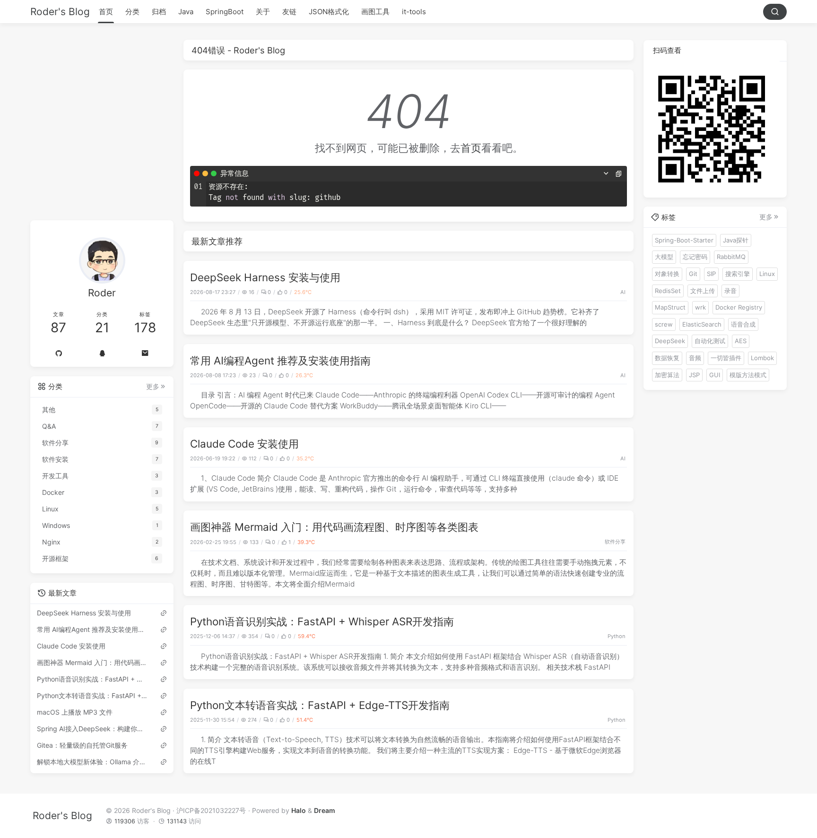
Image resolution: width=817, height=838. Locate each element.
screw (664, 324)
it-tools (414, 11)
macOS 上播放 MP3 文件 (75, 712)
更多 (152, 386)
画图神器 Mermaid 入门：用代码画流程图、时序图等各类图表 (334, 526)
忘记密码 (695, 256)
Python (617, 636)
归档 (159, 11)
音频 (695, 357)
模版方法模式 (748, 374)
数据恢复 (667, 357)
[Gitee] (58, 353)
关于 (263, 11)
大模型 (664, 256)
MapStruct (670, 307)
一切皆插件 (726, 357)
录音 (730, 290)
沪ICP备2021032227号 (211, 810)
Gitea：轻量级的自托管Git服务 (82, 745)
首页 (106, 11)
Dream (324, 810)
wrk (700, 307)
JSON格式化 (329, 11)
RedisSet (668, 290)
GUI (714, 374)
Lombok (762, 357)
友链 (289, 11)
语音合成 (743, 324)
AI (623, 292)
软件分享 (615, 541)
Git (693, 273)
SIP (711, 273)
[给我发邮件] (145, 353)
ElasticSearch (701, 324)
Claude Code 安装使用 (244, 443)
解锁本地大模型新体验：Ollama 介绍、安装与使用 (92, 762)
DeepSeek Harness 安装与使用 (265, 277)
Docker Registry (738, 307)
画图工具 (375, 11)
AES (741, 341)
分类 (132, 11)
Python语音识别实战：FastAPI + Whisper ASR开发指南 (322, 621)
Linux (767, 273)
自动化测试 (710, 341)
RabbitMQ (731, 256)
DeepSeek (670, 341)
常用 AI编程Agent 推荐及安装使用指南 (280, 360)
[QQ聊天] (102, 353)
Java (185, 11)
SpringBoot (224, 11)
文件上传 (702, 290)
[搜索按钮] (775, 12)
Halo (298, 810)
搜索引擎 (737, 273)
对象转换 (667, 273)
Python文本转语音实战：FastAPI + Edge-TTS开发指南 (320, 705)
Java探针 (735, 239)
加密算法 (667, 374)
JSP (694, 374)
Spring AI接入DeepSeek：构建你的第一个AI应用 (92, 729)
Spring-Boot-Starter (684, 239)
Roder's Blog (60, 11)
